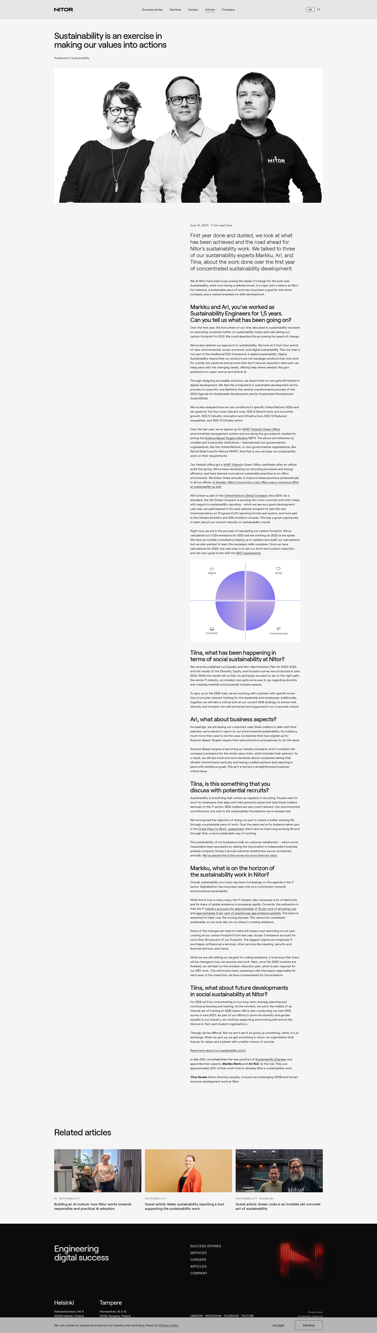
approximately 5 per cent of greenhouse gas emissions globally (238, 913)
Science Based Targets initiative (226, 438)
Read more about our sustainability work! (218, 1050)
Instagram (213, 1315)
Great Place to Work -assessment (221, 829)
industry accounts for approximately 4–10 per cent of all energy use (250, 908)
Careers (198, 1259)
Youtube (247, 1315)
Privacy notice (315, 1312)
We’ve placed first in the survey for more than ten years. (240, 855)
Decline (309, 1325)
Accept (278, 1325)
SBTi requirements (248, 553)
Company (198, 1273)
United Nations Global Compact (245, 495)
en (310, 9)
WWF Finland (232, 464)
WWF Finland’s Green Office (261, 429)
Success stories (205, 1246)
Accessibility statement (310, 1316)
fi (318, 9)
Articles (198, 1266)
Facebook (231, 1315)
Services (198, 1252)
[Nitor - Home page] (63, 9)
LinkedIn (196, 1315)
